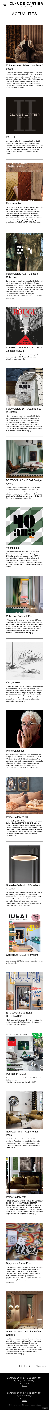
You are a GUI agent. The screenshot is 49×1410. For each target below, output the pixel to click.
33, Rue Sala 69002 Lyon (24, 1396)
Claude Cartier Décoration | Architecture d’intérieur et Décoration (26, 4)
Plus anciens (41, 1366)
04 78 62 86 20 (24, 1383)
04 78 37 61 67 (24, 1398)
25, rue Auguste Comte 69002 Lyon (24, 1381)
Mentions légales (36, 1405)
